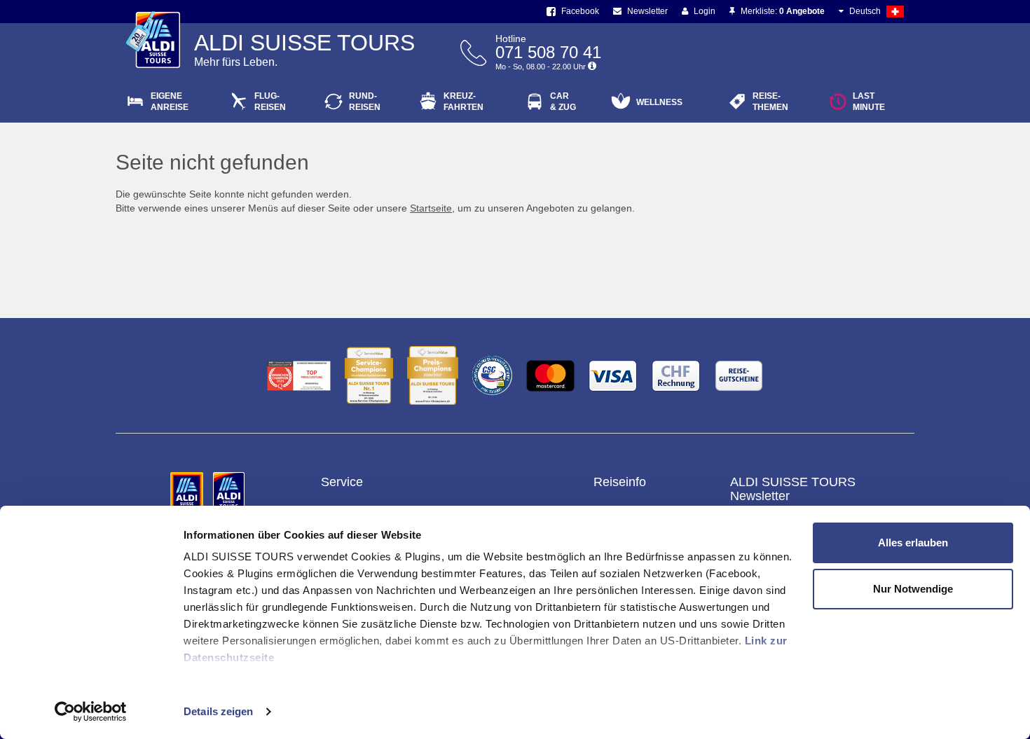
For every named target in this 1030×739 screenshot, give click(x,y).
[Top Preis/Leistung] (299, 376)
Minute (869, 101)
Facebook (579, 11)
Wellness (659, 102)
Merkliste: (782, 11)
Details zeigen (218, 711)
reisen (364, 101)
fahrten (463, 101)
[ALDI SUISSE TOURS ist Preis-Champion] (432, 375)
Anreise (169, 101)
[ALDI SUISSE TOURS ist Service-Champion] (369, 375)
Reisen (270, 101)
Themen (770, 101)
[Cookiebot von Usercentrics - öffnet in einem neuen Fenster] (90, 711)
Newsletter (646, 11)
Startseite (431, 208)
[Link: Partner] (188, 491)
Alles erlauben (913, 542)
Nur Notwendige (913, 589)
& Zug (563, 101)
